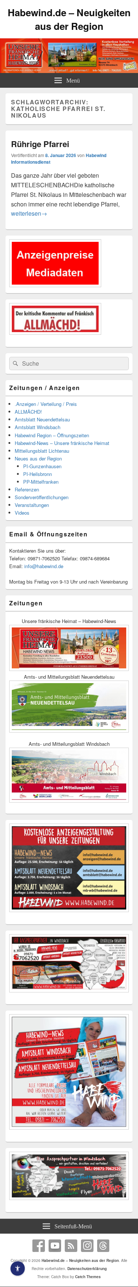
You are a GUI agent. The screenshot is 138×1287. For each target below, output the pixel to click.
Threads (103, 1245)
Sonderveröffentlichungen (41, 497)
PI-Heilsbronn (37, 473)
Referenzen (27, 489)
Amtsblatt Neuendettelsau (42, 419)
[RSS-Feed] (71, 1245)
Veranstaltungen (32, 504)
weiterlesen (29, 213)
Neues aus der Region (38, 458)
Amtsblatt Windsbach (37, 427)
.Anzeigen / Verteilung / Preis (46, 403)
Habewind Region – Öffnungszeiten (52, 435)
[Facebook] (38, 1245)
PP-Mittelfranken (41, 481)
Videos (22, 512)
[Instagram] (87, 1245)
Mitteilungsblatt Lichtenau (42, 450)
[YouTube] (55, 1245)
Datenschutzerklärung (87, 1268)
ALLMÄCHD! (28, 411)
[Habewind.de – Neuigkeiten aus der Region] (69, 70)
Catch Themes (88, 1276)
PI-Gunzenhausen (42, 466)
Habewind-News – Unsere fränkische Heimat (62, 442)
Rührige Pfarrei (40, 144)
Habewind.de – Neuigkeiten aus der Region (69, 19)
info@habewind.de (43, 566)
